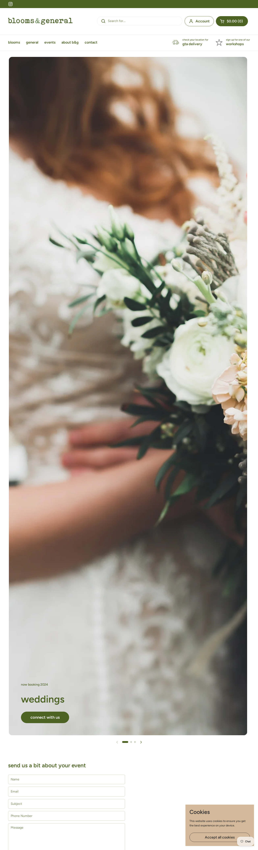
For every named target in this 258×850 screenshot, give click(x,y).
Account (203, 21)
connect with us (45, 717)
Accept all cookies (220, 837)
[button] (232, 21)
